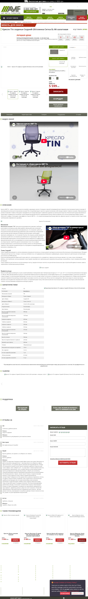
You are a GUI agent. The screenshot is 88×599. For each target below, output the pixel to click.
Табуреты (22, 577)
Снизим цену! (58, 105)
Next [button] (46, 94)
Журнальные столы (42, 573)
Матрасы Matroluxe (76, 573)
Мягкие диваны (58, 575)
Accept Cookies (65, 593)
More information (73, 591)
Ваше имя (53, 435)
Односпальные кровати (78, 571)
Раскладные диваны (59, 566)
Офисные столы (41, 568)
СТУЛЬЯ (21, 563)
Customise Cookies (77, 593)
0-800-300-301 (31, 9)
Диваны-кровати (59, 573)
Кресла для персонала (8, 575)
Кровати (74, 563)
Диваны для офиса (59, 568)
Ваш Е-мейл (53, 441)
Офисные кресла (7, 566)
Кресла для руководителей (6, 572)
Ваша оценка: (54, 432)
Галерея (43, 114)
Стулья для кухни (24, 568)
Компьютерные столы (43, 566)
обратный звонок (31, 11)
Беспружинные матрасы (78, 575)
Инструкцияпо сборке (22, 408)
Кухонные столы (41, 570)
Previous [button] (3, 94)
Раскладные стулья (25, 579)
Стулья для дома (24, 570)
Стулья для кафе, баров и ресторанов (27, 574)
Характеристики (27, 114)
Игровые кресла (6, 577)
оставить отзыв (68, 463)
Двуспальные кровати (77, 570)
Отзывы (78, 114)
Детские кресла (6, 570)
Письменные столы (42, 577)
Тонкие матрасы (75, 579)
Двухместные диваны (60, 577)
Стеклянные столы (42, 575)
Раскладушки (75, 566)
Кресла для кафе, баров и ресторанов (9, 581)
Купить (15, 540)
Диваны (56, 563)
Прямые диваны (58, 570)
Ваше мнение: (54, 446)
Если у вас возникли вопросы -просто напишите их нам (65, 408)
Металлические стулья (26, 581)
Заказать (58, 91)
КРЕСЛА (4, 563)
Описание (9, 114)
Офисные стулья (24, 566)
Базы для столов (41, 579)
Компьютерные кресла (8, 568)
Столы (38, 563)
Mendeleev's (26, 291)
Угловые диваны (58, 571)
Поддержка (61, 114)
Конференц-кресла (7, 579)
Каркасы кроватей (76, 568)
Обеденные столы (42, 571)
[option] (24, 66)
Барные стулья (24, 571)
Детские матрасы (76, 577)
